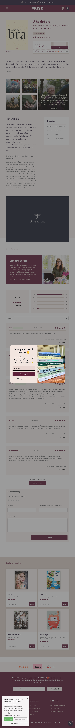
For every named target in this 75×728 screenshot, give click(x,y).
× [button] (27, 698)
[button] (15, 723)
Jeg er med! (24, 374)
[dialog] (15, 711)
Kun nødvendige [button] (20, 719)
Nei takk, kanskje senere (24, 379)
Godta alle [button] (8, 719)
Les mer (17, 715)
